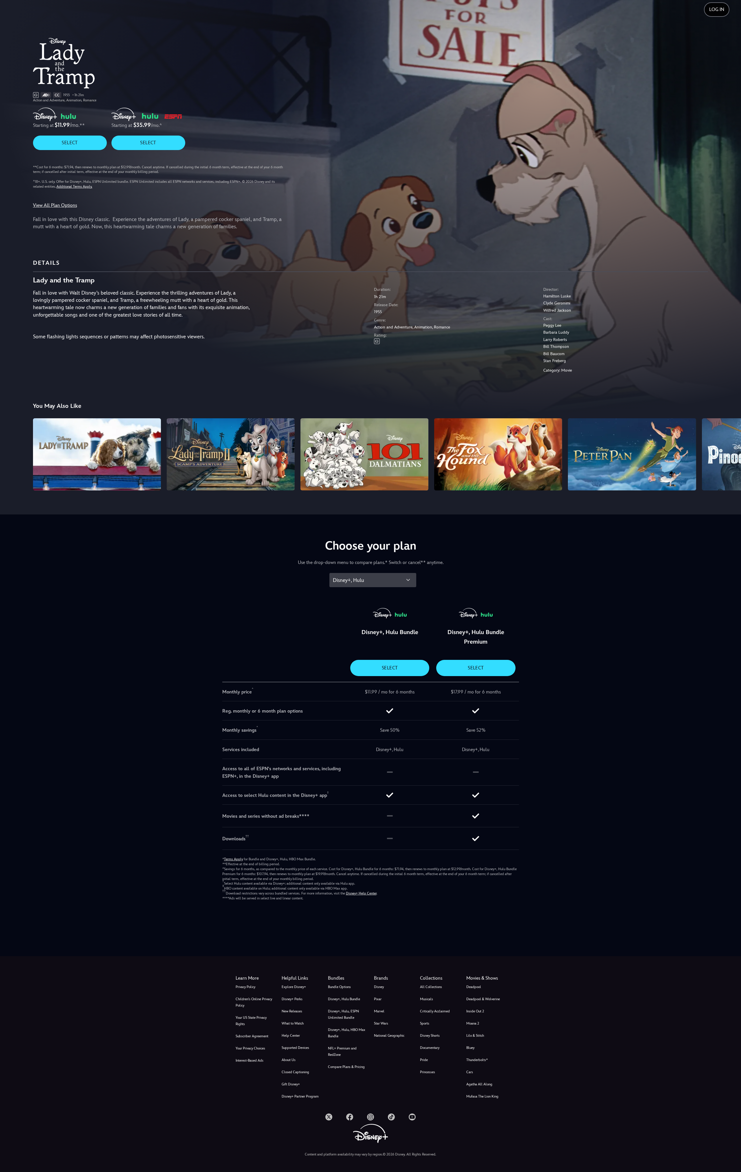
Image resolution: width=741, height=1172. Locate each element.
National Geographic (389, 1036)
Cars (469, 1072)
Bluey (470, 1048)
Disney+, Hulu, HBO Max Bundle (346, 1033)
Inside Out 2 (475, 1011)
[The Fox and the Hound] (498, 454)
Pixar (377, 999)
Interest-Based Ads (249, 1060)
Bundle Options (339, 987)
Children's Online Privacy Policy (254, 1002)
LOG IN (716, 9)
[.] (328, 1116)
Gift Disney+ (291, 1084)
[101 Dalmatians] (364, 454)
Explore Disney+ (294, 987)
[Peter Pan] (632, 454)
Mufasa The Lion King (482, 1096)
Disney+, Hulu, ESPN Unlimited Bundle (343, 1014)
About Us (289, 1060)
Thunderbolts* (477, 1060)
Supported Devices (295, 1048)
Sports (424, 1023)
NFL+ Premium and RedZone (342, 1051)
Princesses (427, 1072)
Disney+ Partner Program (300, 1096)
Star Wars (381, 1023)
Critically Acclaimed (435, 1011)
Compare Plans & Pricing (346, 1067)
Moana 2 (472, 1023)
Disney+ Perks (292, 999)
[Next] (730, 453)
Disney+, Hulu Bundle (344, 999)
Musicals (426, 999)
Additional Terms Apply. (74, 187)
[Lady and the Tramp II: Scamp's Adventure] (231, 454)
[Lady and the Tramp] (97, 454)
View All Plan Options (55, 205)
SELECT (70, 142)
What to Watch (293, 1023)
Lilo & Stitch (475, 1036)
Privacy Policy (245, 987)
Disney (379, 987)
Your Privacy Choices (250, 1048)
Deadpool (473, 987)
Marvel (379, 1011)
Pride (424, 1060)
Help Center (291, 1036)
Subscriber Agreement (252, 1036)
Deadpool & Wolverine (483, 999)
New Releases (292, 1011)
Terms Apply (233, 859)
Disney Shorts (430, 1036)
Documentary (429, 1048)
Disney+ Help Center (361, 893)
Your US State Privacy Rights (251, 1021)
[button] (301, 978)
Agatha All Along (479, 1084)
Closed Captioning (295, 1072)
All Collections (431, 987)
